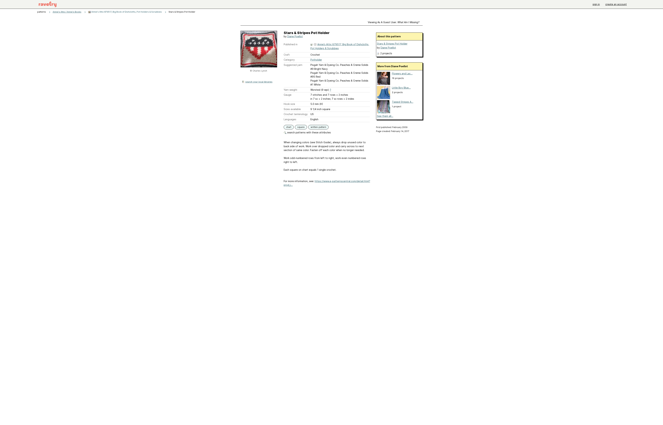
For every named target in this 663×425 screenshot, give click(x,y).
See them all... (385, 116)
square (301, 127)
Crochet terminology (296, 114)
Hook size (289, 103)
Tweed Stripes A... (402, 101)
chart (288, 127)
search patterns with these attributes (308, 132)
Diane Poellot (295, 36)
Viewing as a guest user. (393, 22)
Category (289, 59)
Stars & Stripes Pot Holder (392, 43)
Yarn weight (290, 89)
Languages (290, 119)
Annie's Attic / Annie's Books (67, 12)
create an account (616, 4)
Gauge (287, 94)
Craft (287, 54)
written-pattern (318, 127)
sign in (596, 4)
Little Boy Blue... (401, 87)
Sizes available (292, 109)
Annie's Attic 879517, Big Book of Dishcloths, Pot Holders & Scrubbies (126, 12)
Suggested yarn (293, 64)
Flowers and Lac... (402, 73)
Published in (290, 44)
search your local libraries (258, 82)
